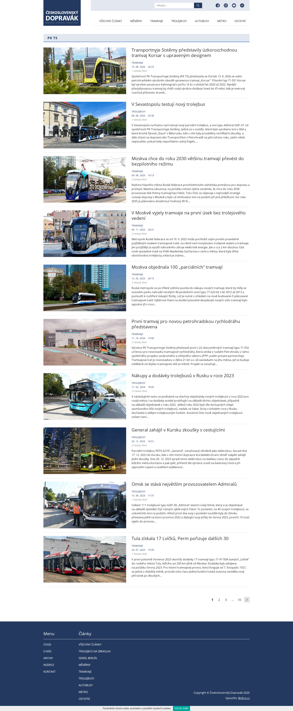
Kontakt (49, 672)
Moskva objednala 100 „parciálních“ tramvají (177, 267)
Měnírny (136, 21)
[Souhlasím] (288, 708)
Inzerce (48, 665)
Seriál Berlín (88, 658)
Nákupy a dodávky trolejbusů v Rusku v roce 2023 (183, 375)
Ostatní (240, 21)
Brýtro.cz (244, 698)
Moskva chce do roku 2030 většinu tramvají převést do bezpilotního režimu (188, 161)
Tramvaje (156, 21)
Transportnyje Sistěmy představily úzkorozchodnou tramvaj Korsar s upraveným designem (184, 52)
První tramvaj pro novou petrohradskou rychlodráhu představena (186, 324)
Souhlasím (181, 708)
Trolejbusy (179, 21)
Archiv (48, 658)
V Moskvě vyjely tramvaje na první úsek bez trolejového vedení (189, 215)
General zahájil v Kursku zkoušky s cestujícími (178, 430)
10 (239, 600)
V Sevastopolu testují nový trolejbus (168, 104)
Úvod (47, 644)
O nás (47, 651)
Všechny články (110, 21)
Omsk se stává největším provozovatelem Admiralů (184, 484)
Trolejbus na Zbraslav (95, 651)
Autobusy (202, 21)
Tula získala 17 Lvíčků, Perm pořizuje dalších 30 (180, 538)
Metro (221, 21)
